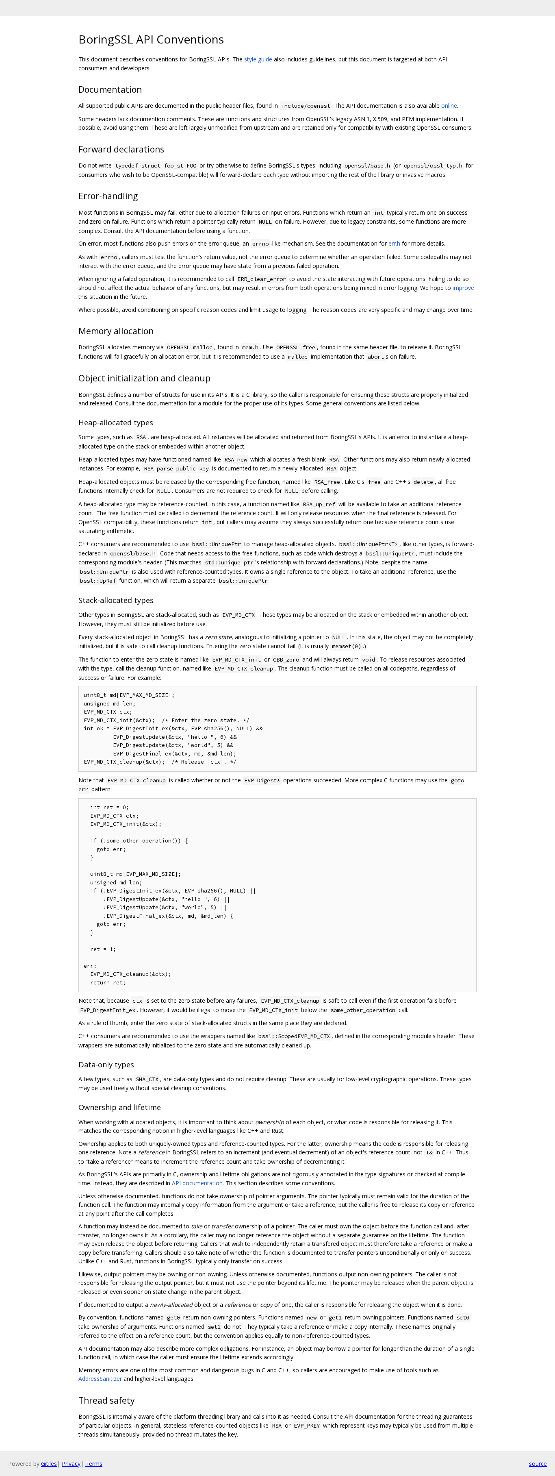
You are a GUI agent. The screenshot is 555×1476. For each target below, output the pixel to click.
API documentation (197, 1183)
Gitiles (49, 1463)
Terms (93, 1463)
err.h (394, 243)
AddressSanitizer (100, 1378)
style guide (258, 59)
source (538, 1463)
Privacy (71, 1463)
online (449, 105)
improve (463, 288)
